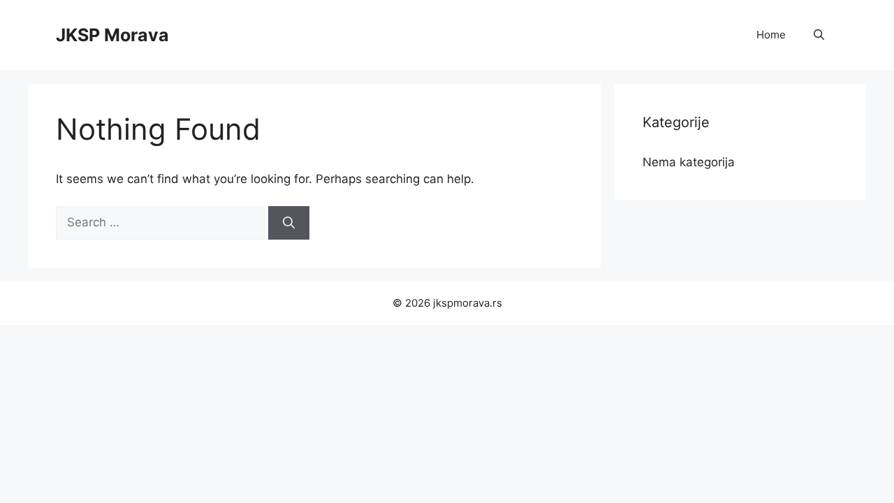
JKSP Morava (112, 34)
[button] (819, 35)
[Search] (288, 223)
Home (771, 34)
